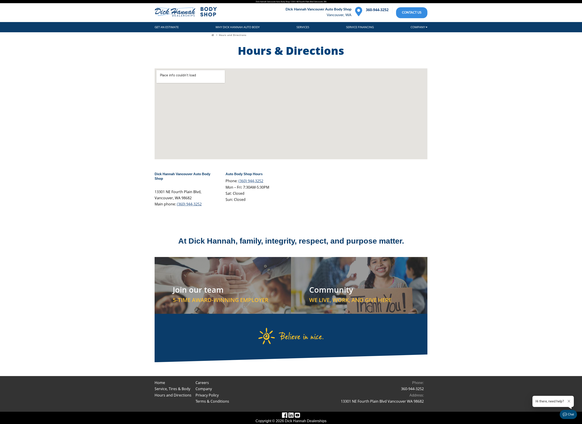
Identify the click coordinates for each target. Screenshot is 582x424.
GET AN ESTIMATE (167, 27)
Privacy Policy (207, 395)
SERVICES (302, 27)
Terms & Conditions (212, 401)
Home (160, 382)
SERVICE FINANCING (360, 27)
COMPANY (418, 27)
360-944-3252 (377, 9)
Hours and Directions (232, 35)
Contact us (411, 12)
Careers (202, 382)
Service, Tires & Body (172, 388)
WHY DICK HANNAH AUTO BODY (238, 27)
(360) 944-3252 (189, 204)
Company (204, 388)
